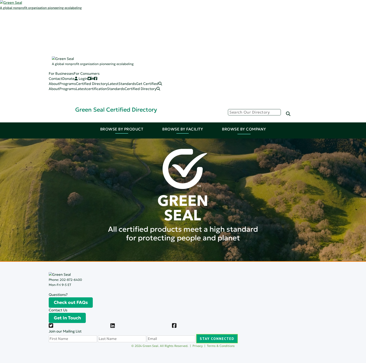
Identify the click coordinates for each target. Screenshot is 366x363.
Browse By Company (244, 129)
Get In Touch (67, 318)
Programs (27, 22)
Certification (43, 43)
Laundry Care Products (52, 63)
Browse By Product (121, 129)
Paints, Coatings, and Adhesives (59, 53)
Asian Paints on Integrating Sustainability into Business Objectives (201, 231)
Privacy (198, 346)
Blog (36, 32)
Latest (24, 27)
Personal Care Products (53, 68)
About (54, 89)
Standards (28, 32)
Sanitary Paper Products (53, 58)
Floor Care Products (50, 73)
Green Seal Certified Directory (116, 109)
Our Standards (45, 38)
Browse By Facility (182, 129)
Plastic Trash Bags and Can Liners (60, 83)
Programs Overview (50, 27)
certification (96, 89)
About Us (27, 17)
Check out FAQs (71, 302)
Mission (39, 22)
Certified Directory (16, 53)
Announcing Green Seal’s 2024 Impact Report (184, 162)
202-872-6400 (71, 280)
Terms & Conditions (221, 346)
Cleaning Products (48, 48)
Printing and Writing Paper (55, 78)
